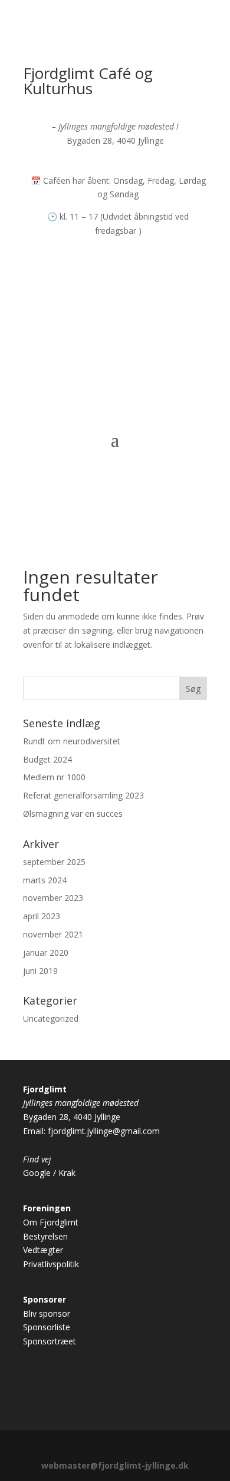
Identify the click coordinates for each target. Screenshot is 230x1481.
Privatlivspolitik (51, 1264)
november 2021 (53, 934)
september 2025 (54, 861)
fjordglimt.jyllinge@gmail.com (104, 1131)
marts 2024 (45, 880)
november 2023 (53, 897)
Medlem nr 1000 (54, 777)
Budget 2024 (47, 759)
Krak (66, 1172)
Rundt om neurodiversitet (71, 741)
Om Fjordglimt (50, 1222)
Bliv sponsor (46, 1313)
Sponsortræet (49, 1341)
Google (37, 1172)
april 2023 (41, 916)
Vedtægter (43, 1249)
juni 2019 (40, 970)
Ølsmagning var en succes (73, 813)
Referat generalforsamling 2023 (83, 795)
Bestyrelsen (45, 1236)
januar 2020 (45, 952)
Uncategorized (50, 1018)
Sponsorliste (46, 1327)
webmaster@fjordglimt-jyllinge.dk (115, 1465)
